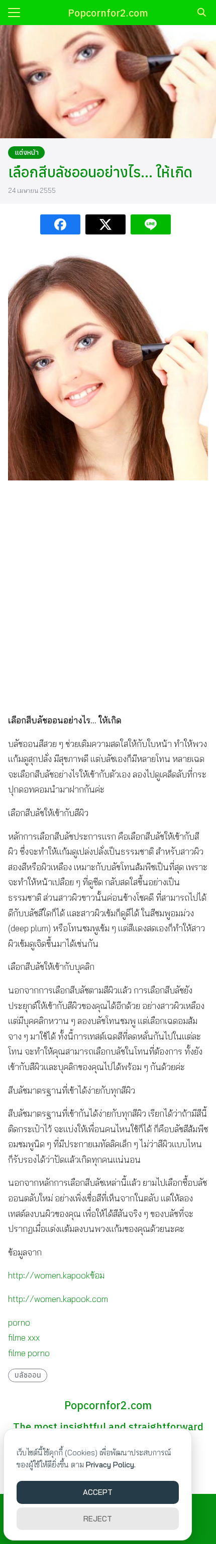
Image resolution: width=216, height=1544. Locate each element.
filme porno (29, 1353)
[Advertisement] (108, 596)
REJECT (97, 1518)
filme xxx (24, 1337)
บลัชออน (28, 1375)
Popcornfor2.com (108, 13)
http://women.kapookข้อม (56, 1275)
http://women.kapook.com (58, 1299)
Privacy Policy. (111, 1464)
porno (19, 1322)
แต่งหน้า (27, 152)
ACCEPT (98, 1492)
